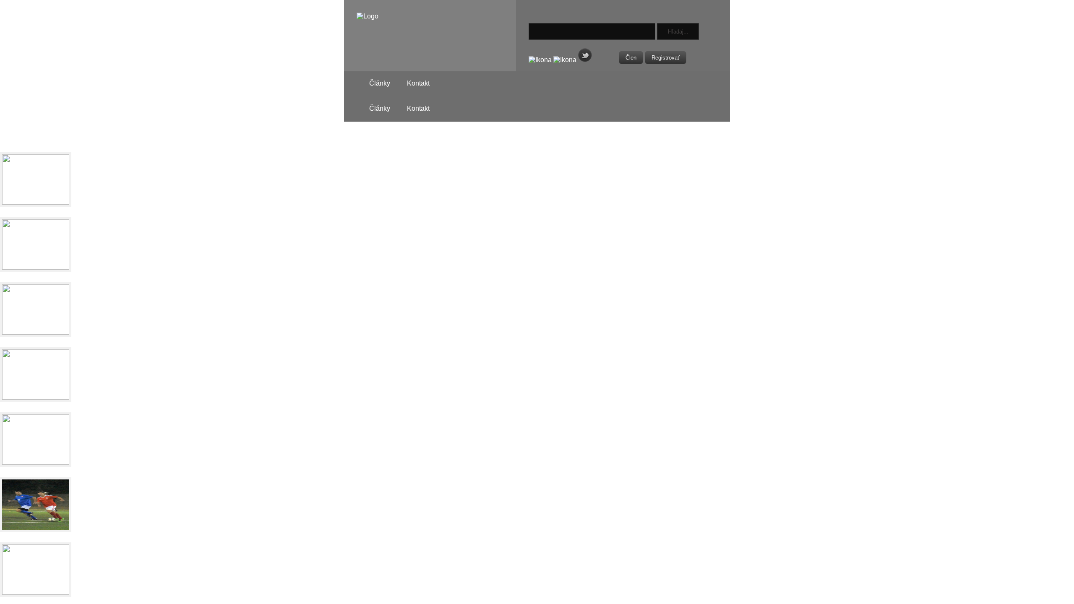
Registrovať (666, 58)
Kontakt (418, 83)
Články (379, 83)
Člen (631, 58)
